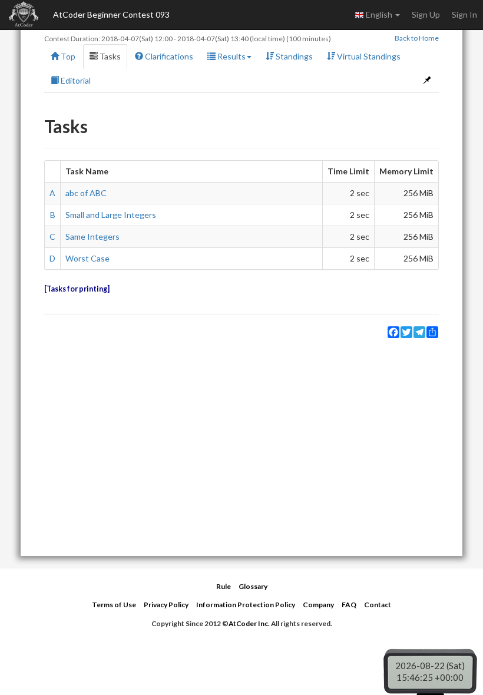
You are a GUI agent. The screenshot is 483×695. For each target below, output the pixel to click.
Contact (377, 604)
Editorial (75, 80)
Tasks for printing (77, 288)
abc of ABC (86, 193)
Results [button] (231, 56)
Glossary (253, 586)
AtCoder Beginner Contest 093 (111, 14)
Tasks (109, 56)
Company (318, 604)
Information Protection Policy (245, 604)
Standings (293, 56)
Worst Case (87, 258)
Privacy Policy (166, 604)
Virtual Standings (368, 56)
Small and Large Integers (110, 215)
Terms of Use (114, 604)
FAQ (349, 604)
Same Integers (92, 236)
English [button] (379, 14)
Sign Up (426, 14)
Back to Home (417, 38)
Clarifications (168, 56)
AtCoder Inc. (249, 623)
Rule (223, 586)
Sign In (464, 14)
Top (67, 56)
